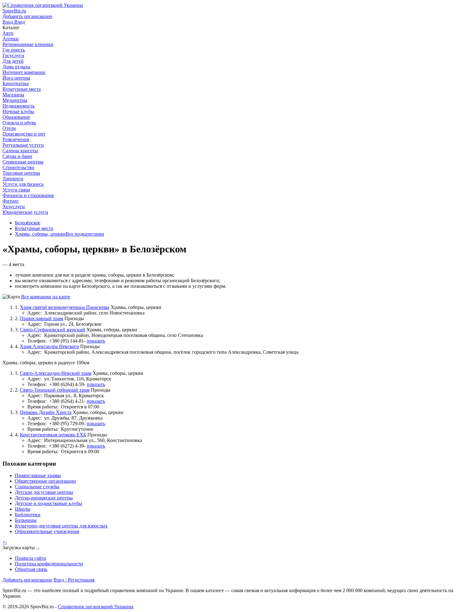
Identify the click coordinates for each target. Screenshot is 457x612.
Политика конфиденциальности (49, 563)
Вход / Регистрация (74, 579)
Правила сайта (30, 558)
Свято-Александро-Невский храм (55, 373)
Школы (22, 509)
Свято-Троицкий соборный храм (55, 390)
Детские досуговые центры (44, 492)
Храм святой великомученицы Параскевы (64, 307)
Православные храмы (38, 475)
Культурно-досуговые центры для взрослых (61, 525)
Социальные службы (37, 486)
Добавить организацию (27, 579)
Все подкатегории (85, 234)
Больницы (26, 520)
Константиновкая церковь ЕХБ (53, 434)
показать (96, 340)
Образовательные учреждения (47, 531)
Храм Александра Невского (49, 346)
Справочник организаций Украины (95, 606)
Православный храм (41, 318)
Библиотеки (27, 514)
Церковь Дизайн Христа (46, 412)
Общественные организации (45, 481)
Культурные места (34, 228)
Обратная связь (31, 569)
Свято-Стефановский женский (52, 329)
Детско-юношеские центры (44, 497)
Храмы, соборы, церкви (40, 234)
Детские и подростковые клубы (48, 503)
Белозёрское (27, 222)
